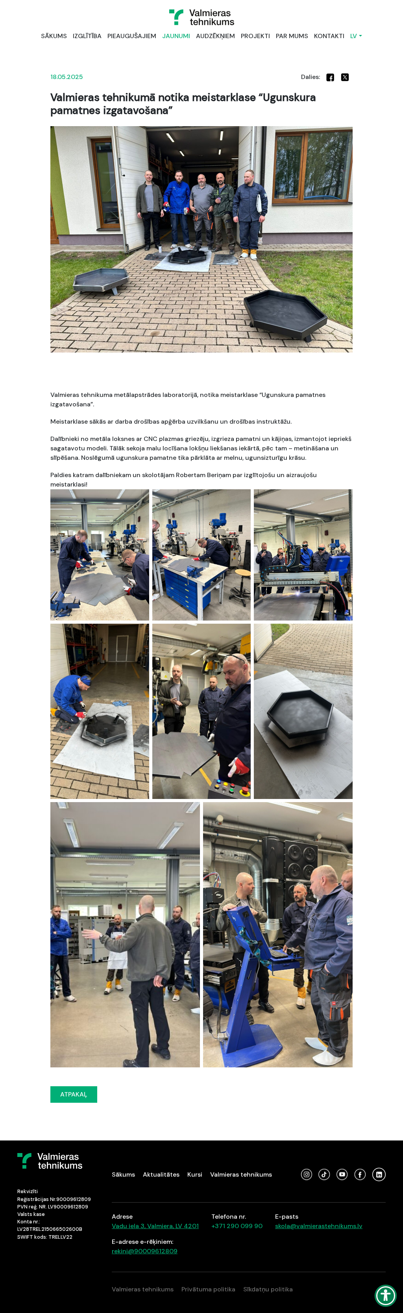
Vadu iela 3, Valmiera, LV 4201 (155, 1226)
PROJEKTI (255, 36)
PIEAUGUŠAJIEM (131, 36)
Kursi (194, 1174)
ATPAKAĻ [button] (73, 1094)
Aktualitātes (161, 1174)
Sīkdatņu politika (268, 1289)
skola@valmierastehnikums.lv (318, 1226)
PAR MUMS (292, 36)
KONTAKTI (329, 36)
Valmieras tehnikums (241, 1174)
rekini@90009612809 (144, 1251)
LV (353, 36)
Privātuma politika (208, 1289)
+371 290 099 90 (237, 1226)
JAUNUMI (176, 36)
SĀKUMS (54, 36)
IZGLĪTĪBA (87, 36)
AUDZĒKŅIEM (215, 36)
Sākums (123, 1174)
